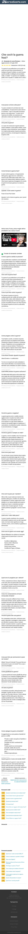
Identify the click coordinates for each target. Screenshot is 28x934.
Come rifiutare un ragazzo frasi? (13, 818)
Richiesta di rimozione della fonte (9, 79)
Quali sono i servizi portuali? (12, 880)
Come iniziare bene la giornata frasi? (14, 795)
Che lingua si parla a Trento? (13, 865)
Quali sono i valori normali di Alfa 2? (14, 853)
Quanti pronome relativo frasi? (13, 809)
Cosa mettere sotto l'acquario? (13, 871)
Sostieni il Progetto (14, 924)
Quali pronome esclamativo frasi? (14, 815)
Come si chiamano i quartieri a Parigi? (15, 856)
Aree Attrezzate (14, 912)
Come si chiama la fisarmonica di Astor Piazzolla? (15, 863)
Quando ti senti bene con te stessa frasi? (15, 792)
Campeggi (14, 909)
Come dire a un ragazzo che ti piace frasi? (16, 807)
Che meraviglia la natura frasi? (13, 812)
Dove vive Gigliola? (10, 859)
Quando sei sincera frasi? (12, 801)
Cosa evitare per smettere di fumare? (15, 868)
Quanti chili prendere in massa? (13, 877)
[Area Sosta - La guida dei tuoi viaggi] (14, 3)
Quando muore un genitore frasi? (14, 798)
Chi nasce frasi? (10, 804)
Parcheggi (14, 906)
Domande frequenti (14, 921)
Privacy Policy (14, 927)
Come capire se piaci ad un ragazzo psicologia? (14, 875)
